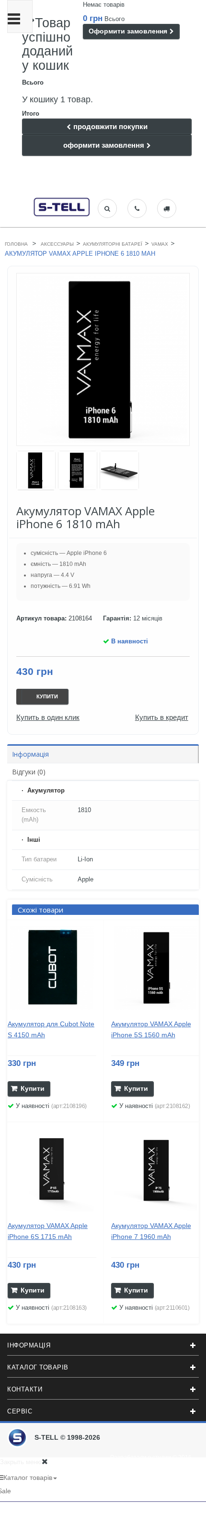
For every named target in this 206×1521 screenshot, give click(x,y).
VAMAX (159, 244)
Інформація (30, 754)
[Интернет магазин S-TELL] (62, 206)
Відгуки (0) (29, 771)
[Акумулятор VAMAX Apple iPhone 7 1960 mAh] (155, 1170)
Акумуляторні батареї (112, 244)
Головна (16, 244)
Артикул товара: (41, 618)
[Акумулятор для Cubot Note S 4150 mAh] (52, 968)
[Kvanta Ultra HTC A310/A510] (36, 470)
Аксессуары (57, 244)
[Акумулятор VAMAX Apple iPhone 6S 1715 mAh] (52, 1170)
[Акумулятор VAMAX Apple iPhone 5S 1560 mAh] (155, 968)
